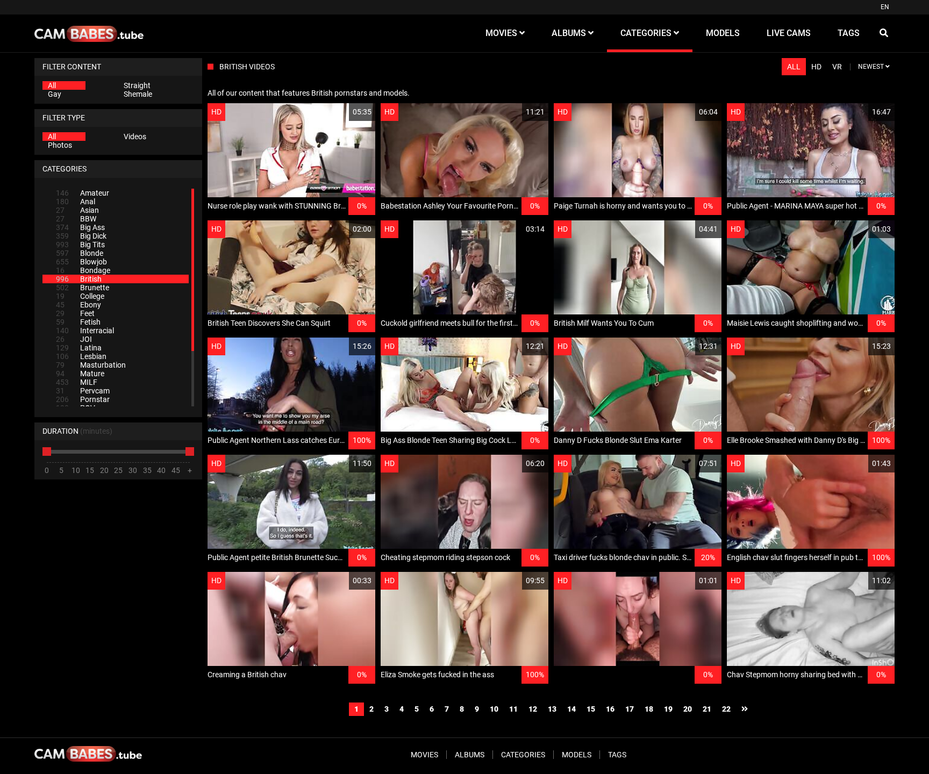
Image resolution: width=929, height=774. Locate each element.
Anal (75, 201)
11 (513, 709)
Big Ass (80, 227)
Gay (54, 94)
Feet (75, 313)
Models (576, 754)
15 (591, 709)
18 (649, 709)
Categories (523, 754)
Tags (617, 754)
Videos (135, 136)
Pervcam (83, 390)
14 (571, 709)
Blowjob (81, 261)
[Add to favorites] (341, 112)
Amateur (82, 193)
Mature (80, 373)
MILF (76, 382)
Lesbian (81, 356)
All (52, 85)
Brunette (82, 287)
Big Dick (81, 236)
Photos (60, 145)
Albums (469, 754)
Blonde (79, 253)
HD (816, 66)
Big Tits (80, 244)
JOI (74, 339)
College (80, 296)
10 (494, 709)
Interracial (85, 330)
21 (707, 709)
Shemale (138, 94)
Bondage (83, 270)
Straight (137, 85)
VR (837, 66)
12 (532, 709)
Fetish (78, 322)
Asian (77, 210)
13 (552, 709)
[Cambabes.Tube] (89, 33)
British (79, 279)
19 (668, 709)
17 (629, 709)
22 (726, 709)
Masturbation (91, 365)
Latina (79, 347)
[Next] (744, 709)
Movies (424, 754)
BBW (76, 218)
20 (687, 709)
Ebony (78, 304)
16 (610, 709)
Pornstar (83, 399)
